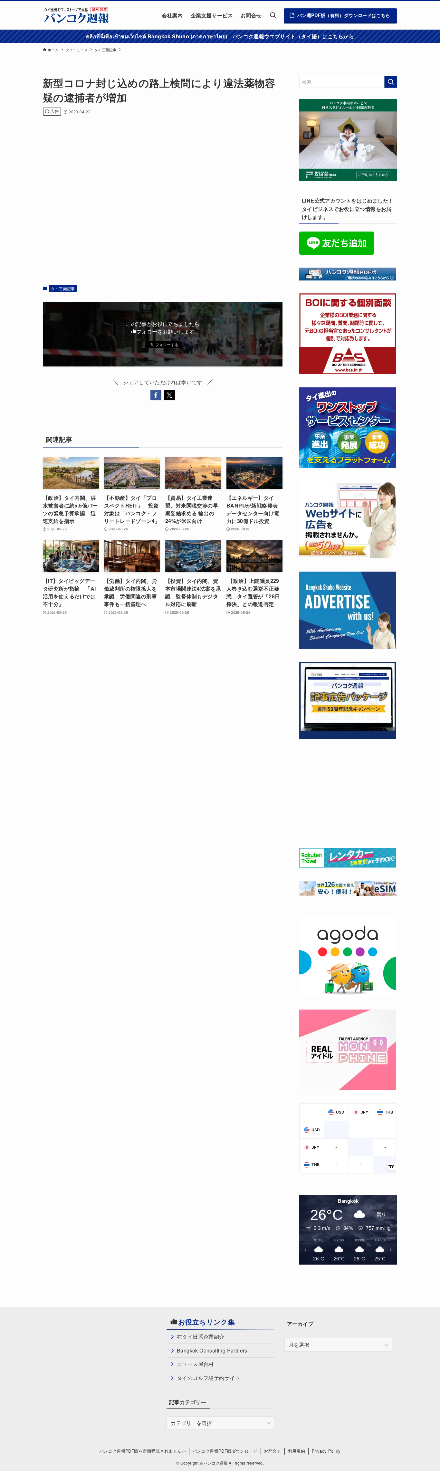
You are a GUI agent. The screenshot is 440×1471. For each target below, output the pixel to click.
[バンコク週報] (76, 15)
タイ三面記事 (63, 288)
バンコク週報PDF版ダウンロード (225, 1451)
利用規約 (296, 1451)
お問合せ (272, 1451)
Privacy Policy (326, 1451)
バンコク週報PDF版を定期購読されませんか (143, 1451)
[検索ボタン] (273, 15)
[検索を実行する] (390, 82)
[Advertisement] (160, 140)
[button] (155, 395)
